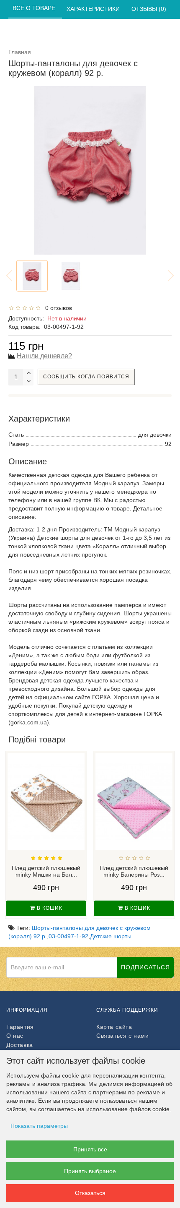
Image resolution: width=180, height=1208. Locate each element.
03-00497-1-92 (68, 936)
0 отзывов (57, 308)
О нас (14, 1035)
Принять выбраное (90, 1171)
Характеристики (94, 8)
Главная (19, 52)
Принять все (90, 1149)
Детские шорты (110, 936)
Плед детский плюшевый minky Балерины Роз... (134, 871)
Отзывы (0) (149, 8)
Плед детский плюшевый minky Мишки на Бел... (46, 871)
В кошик (48, 908)
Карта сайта (114, 1026)
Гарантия (20, 1026)
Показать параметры (39, 1125)
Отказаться (90, 1193)
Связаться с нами (122, 1035)
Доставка (19, 1044)
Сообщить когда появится (86, 377)
